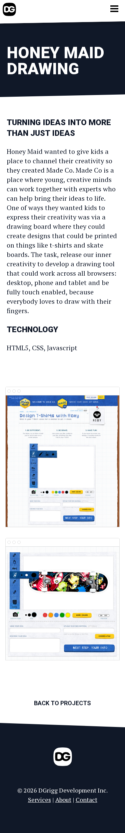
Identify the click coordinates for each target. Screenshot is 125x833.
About (63, 800)
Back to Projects (62, 703)
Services (39, 800)
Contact (86, 800)
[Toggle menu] (114, 8)
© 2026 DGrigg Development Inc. (62, 790)
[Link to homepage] (9, 9)
